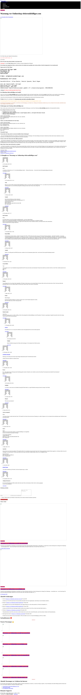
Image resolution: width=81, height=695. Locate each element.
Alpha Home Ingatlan (6, 687)
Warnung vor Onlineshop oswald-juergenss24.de (14, 543)
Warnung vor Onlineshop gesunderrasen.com (15, 666)
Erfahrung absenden (4, 499)
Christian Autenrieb (6, 354)
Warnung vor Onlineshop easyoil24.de (13, 610)
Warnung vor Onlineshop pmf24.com (6, 153)
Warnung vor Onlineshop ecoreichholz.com (12, 589)
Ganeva (6, 327)
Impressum (16, 694)
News (4, 8)
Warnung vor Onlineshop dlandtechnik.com (15, 677)
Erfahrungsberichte (6, 6)
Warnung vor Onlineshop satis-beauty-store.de (14, 598)
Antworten (4, 173)
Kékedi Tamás (5, 467)
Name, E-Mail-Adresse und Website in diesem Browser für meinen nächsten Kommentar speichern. (19, 497)
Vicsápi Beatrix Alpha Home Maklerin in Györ (11, 686)
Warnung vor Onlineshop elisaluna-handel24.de (14, 602)
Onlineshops (5, 5)
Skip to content (3, 0)
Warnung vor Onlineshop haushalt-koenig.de (8, 151)
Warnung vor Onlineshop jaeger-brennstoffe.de (16, 655)
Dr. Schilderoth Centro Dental (8, 688)
